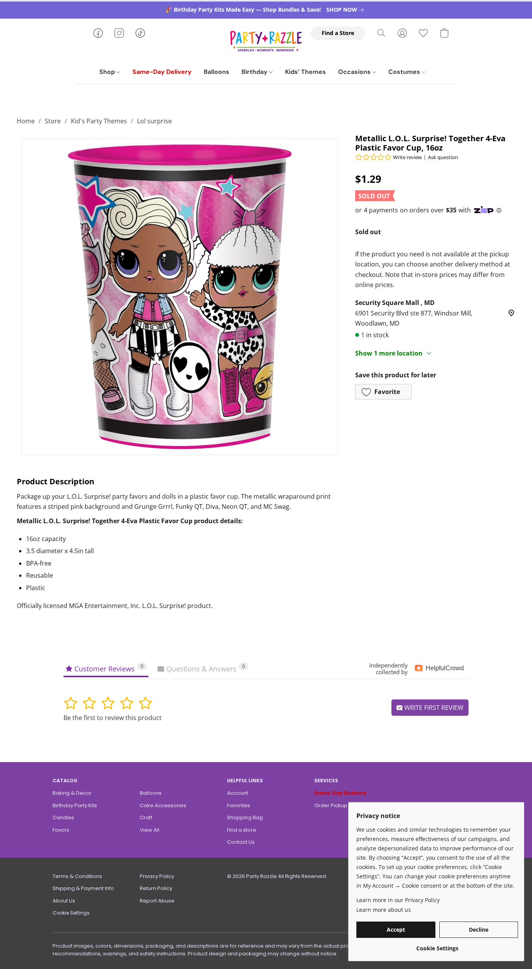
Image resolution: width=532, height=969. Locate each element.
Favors (61, 830)
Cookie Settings (71, 912)
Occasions (355, 72)
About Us (64, 900)
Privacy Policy (157, 876)
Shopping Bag (245, 817)
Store (53, 121)
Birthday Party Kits (75, 805)
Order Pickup (330, 805)
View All (149, 830)
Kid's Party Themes (99, 121)
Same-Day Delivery (162, 72)
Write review (407, 157)
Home (26, 121)
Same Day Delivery (340, 793)
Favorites (238, 805)
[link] (346, 9)
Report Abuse (157, 900)
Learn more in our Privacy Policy (398, 900)
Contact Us (241, 842)
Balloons (216, 72)
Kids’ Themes (305, 72)
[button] (266, 40)
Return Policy (156, 888)
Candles (63, 817)
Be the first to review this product (112, 717)
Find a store (241, 830)
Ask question (443, 157)
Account (237, 793)
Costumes (405, 72)
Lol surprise (154, 121)
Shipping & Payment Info (83, 888)
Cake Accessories (163, 805)
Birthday (255, 72)
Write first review (433, 707)
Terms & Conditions (77, 876)
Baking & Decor (72, 793)
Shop (107, 72)
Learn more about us (383, 909)
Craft (146, 817)
